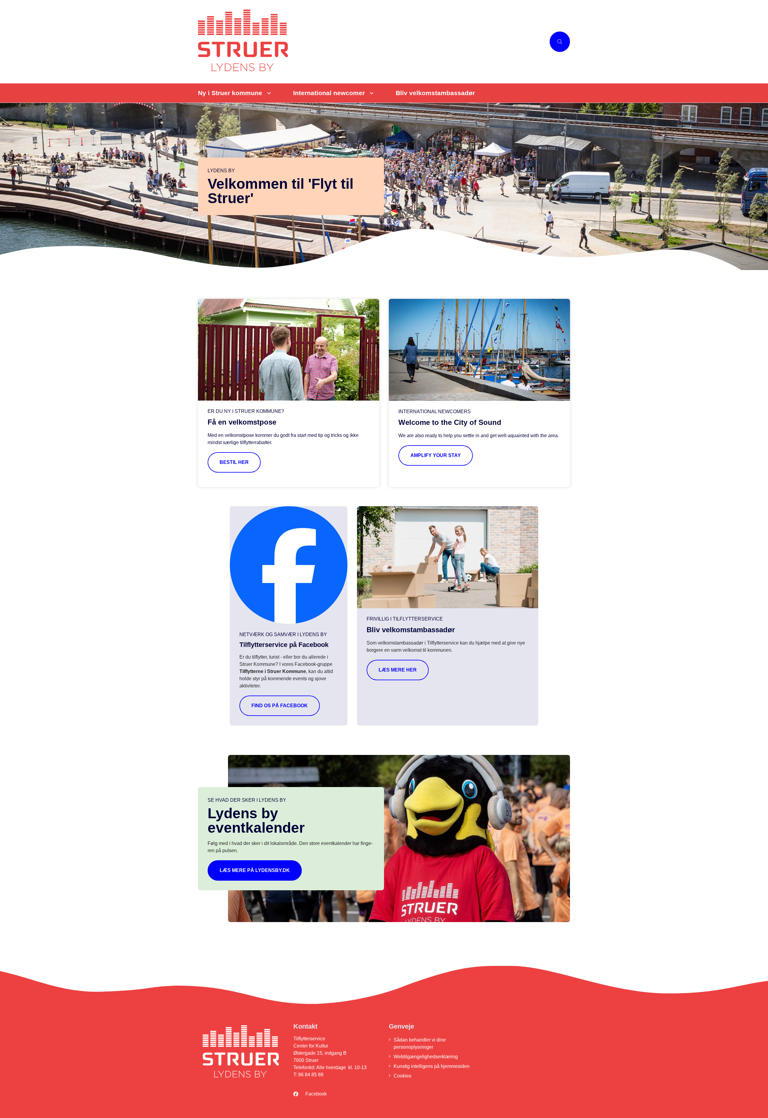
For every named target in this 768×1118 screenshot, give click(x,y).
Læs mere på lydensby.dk (255, 870)
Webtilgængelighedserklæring (426, 1056)
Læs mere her (398, 669)
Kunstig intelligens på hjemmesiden (432, 1066)
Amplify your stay (435, 455)
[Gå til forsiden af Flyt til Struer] (372, 42)
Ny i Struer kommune (230, 92)
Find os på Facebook (279, 705)
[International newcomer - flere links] (370, 93)
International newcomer (329, 92)
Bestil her (234, 462)
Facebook (316, 1093)
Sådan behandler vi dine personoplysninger (420, 1043)
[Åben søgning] (560, 42)
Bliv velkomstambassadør (435, 92)
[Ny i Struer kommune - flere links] (268, 93)
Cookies (402, 1075)
